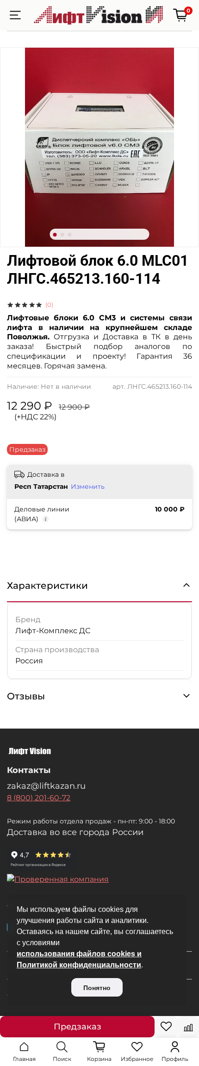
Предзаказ (77, 1027)
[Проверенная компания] (99, 879)
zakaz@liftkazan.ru (46, 786)
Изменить (88, 486)
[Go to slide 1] (55, 235)
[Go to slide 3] (70, 235)
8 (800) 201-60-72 (38, 797)
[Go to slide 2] (62, 235)
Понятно (97, 987)
